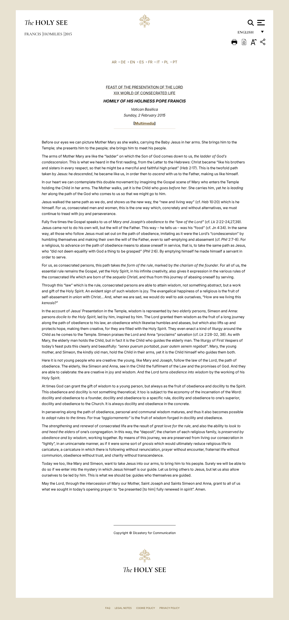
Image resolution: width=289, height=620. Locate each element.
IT (158, 62)
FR (150, 62)
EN (132, 62)
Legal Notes (123, 608)
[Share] (263, 43)
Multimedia (144, 123)
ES (141, 62)
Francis (33, 33)
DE (123, 62)
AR (114, 62)
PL (166, 62)
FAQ (107, 608)
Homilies (53, 33)
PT (175, 62)
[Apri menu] (260, 22)
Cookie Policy (145, 608)
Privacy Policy (169, 608)
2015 (68, 33)
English (247, 33)
